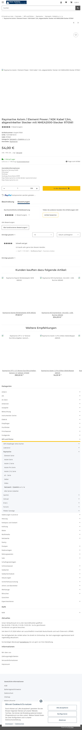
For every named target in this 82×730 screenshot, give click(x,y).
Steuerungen (6, 578)
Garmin (6, 495)
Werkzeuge (6, 590)
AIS (3, 396)
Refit (3, 613)
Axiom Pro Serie (9, 467)
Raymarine (7, 452)
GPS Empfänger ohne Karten (13, 444)
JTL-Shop (70, 727)
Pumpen (5, 546)
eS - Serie (7, 475)
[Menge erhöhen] (36, 188)
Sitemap (7, 697)
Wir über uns (6, 652)
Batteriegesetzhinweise (12, 689)
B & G (5, 503)
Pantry (4, 542)
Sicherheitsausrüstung (10, 582)
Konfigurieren (62, 714)
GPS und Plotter (7, 439)
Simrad (6, 499)
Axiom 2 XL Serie (10, 471)
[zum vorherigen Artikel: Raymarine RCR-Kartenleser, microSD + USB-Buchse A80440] (74, 22)
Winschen (5, 593)
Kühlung (5, 527)
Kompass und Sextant (9, 523)
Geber (6, 479)
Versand (19, 153)
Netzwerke (5, 538)
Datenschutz (19, 724)
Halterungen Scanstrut (10, 515)
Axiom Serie (8, 460)
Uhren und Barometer (10, 586)
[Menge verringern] (4, 188)
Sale (3, 558)
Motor (4, 530)
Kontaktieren (24, 642)
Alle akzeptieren (62, 708)
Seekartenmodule (8, 574)
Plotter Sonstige (9, 511)
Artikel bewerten (50, 215)
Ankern (4, 392)
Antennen (5, 404)
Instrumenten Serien (9, 416)
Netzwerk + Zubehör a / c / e (20, 139)
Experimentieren (8, 601)
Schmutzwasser (7, 566)
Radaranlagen (7, 550)
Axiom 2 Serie (9, 463)
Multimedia (6, 534)
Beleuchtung (6, 412)
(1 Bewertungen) (16, 127)
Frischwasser (6, 431)
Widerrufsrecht (9, 701)
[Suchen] (77, 8)
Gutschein (5, 597)
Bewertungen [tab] (24, 202)
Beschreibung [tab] (8, 202)
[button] (61, 2)
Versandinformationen (10, 660)
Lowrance (6, 448)
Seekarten (5, 570)
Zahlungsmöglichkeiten (10, 656)
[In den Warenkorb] (3, 29)
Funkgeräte (6, 435)
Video (6, 483)
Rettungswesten (7, 554)
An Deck (4, 400)
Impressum (9, 724)
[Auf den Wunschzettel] (75, 34)
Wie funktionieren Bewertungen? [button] (15, 227)
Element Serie (9, 456)
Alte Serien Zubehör (11, 491)
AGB (5, 686)
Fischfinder (6, 427)
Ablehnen (62, 720)
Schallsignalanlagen (9, 562)
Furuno (6, 507)
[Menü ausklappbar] (3, 1)
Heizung (5, 519)
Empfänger (6, 423)
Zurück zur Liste (8, 16)
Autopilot (5, 408)
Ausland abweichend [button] (23, 162)
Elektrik (4, 419)
